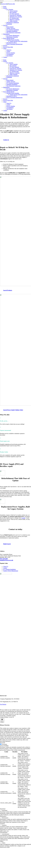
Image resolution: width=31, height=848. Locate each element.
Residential (9, 77)
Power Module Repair (8, 91)
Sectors (5, 61)
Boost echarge (10, 80)
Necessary (4, 744)
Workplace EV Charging (16, 70)
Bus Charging (13, 65)
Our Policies (9, 109)
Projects (5, 99)
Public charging (13, 74)
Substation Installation (11, 84)
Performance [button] (3, 816)
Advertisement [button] (3, 832)
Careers (8, 104)
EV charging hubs (14, 71)
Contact (5, 110)
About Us (8, 103)
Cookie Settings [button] (4, 717)
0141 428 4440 (4, 558)
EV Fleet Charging (14, 67)
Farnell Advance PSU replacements (18, 94)
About (4, 101)
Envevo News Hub (8, 100)
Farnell (23, 518)
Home (4, 60)
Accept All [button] (11, 717)
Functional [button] (2, 809)
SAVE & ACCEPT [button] (5, 847)
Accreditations (10, 107)
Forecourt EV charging (15, 68)
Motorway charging (14, 73)
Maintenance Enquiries (12, 90)
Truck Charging (13, 64)
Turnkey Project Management (10, 570)
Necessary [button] (2, 742)
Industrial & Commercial (12, 75)
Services (5, 78)
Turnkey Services (10, 81)
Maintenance (6, 87)
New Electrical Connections (13, 86)
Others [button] (1, 841)
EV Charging (9, 62)
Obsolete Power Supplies (12, 93)
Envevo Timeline (10, 106)
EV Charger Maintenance (12, 88)
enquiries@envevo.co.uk (6, 560)
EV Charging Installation (12, 83)
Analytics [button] (2, 823)
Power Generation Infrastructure (14, 97)
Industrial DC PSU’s (11, 96)
